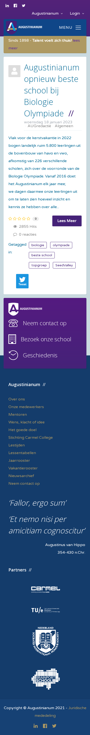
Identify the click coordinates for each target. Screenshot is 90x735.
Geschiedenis (40, 355)
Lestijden (16, 445)
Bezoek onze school (46, 339)
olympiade (61, 245)
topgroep (39, 265)
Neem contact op (44, 323)
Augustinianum (46, 13)
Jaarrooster (19, 460)
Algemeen (64, 126)
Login (75, 13)
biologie (37, 245)
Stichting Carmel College (30, 437)
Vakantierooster (23, 468)
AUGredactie (39, 126)
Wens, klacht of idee (26, 422)
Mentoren (17, 414)
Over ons (16, 399)
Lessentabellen (22, 452)
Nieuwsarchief (21, 475)
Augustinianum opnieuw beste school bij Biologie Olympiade (51, 90)
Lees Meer (67, 220)
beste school (41, 255)
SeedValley (64, 265)
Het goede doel (22, 429)
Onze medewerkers (26, 407)
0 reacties (26, 234)
